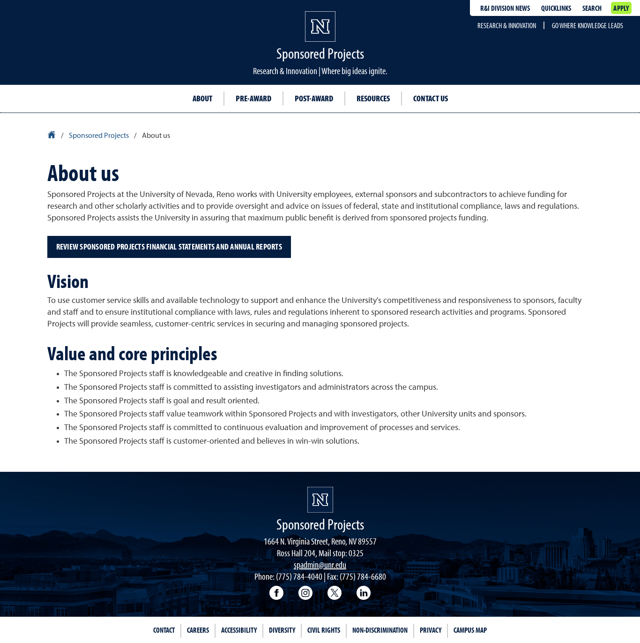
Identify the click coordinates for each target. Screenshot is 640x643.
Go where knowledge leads (587, 25)
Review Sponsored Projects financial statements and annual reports (169, 246)
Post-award (314, 98)
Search (592, 8)
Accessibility (239, 630)
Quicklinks (556, 8)
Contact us (430, 98)
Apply (621, 8)
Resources (373, 98)
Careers (198, 630)
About (202, 98)
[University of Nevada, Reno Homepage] (320, 500)
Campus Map (470, 630)
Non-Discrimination (380, 630)
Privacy (430, 630)
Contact (164, 630)
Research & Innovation (506, 25)
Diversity (282, 630)
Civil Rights (323, 630)
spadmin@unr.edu (320, 564)
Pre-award (253, 98)
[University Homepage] (52, 136)
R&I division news (505, 8)
